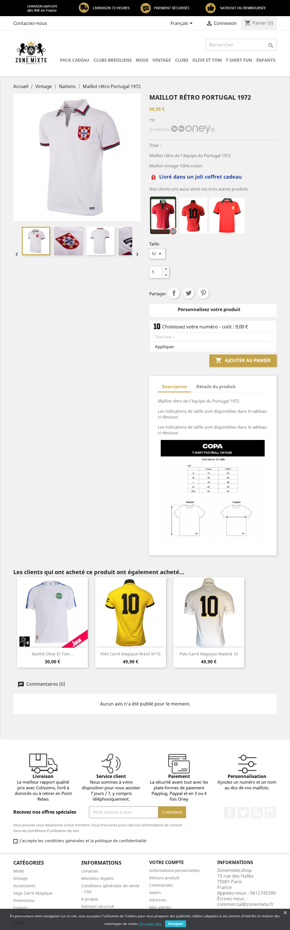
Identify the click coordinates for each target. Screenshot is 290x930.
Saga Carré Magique (32, 893)
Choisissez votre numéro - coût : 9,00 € (205, 326)
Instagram (270, 812)
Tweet (188, 293)
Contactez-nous (30, 23)
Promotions (24, 900)
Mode (142, 60)
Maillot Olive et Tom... (52, 654)
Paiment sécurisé (97, 906)
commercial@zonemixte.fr (245, 904)
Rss (257, 812)
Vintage (161, 60)
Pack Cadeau (74, 60)
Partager (174, 293)
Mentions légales (97, 878)
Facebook (229, 812)
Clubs (181, 60)
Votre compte (166, 862)
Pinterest (203, 293)
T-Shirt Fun (239, 60)
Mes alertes (160, 907)
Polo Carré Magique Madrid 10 (209, 654)
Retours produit (164, 877)
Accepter (175, 923)
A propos (89, 899)
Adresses (158, 900)
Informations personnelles (174, 870)
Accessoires (24, 885)
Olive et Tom (207, 60)
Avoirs (155, 892)
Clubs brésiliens (112, 60)
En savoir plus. (151, 923)
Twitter (243, 812)
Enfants (265, 60)
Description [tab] (174, 386)
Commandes (161, 885)
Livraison (89, 871)
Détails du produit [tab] (216, 386)
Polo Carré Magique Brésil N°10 (131, 654)
